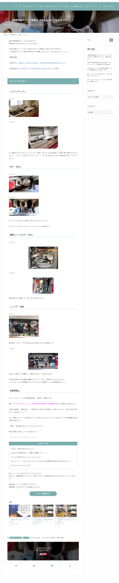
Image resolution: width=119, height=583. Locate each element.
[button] (16, 565)
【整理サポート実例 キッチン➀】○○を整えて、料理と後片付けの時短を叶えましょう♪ (38, 63)
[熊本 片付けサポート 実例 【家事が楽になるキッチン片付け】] (19, 511)
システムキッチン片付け (49, 537)
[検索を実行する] (111, 40)
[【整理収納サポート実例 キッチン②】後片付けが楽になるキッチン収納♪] (66, 511)
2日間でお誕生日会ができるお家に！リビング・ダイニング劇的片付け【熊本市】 (99, 63)
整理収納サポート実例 (12, 24)
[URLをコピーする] (70, 565)
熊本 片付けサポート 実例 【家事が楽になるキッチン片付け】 (20, 519)
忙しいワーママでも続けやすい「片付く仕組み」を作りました (99, 74)
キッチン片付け (36, 537)
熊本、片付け (60, 537)
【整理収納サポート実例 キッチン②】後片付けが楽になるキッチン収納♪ (34, 68)
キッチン (22, 24)
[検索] (113, 1)
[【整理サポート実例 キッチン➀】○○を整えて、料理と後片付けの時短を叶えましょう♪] (42, 511)
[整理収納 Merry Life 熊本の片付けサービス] (6, 6)
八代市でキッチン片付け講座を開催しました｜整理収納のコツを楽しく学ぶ (99, 69)
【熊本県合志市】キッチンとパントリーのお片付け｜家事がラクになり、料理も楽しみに (99, 56)
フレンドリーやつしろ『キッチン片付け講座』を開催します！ (99, 80)
